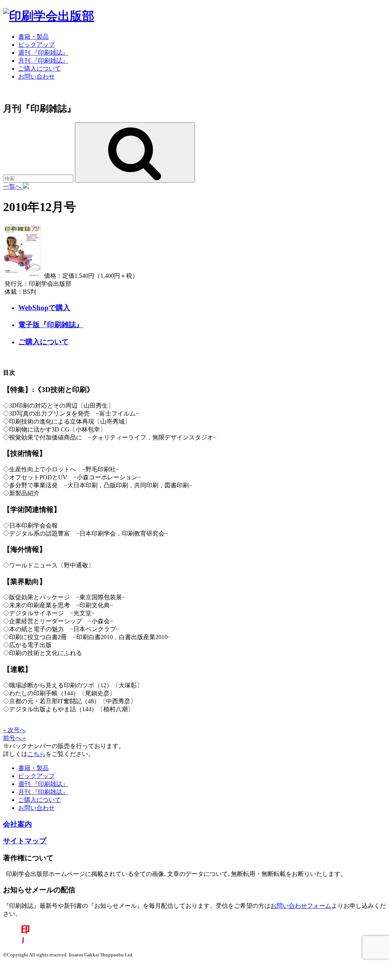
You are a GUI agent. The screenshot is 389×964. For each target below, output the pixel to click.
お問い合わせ (36, 76)
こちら (36, 754)
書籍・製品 (33, 36)
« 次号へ (14, 730)
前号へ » (14, 738)
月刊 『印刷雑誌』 (43, 60)
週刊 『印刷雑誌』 (43, 52)
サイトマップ (24, 841)
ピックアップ (36, 44)
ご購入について (39, 68)
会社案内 (17, 824)
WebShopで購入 (44, 308)
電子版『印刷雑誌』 (50, 325)
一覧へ (13, 186)
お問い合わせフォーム (300, 906)
